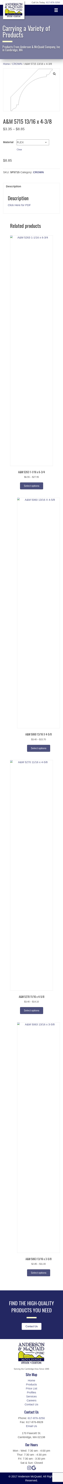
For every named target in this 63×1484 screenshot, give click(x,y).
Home (6, 63)
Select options (31, 486)
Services (31, 1396)
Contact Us (31, 1404)
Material (8, 142)
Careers (31, 1400)
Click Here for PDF (19, 205)
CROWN (17, 63)
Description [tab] (13, 186)
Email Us (31, 1426)
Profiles (31, 1392)
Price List (31, 1388)
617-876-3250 (36, 1418)
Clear (19, 149)
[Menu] (56, 10)
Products (31, 1384)
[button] (54, 74)
